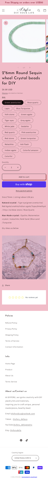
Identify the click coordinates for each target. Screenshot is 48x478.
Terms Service (11, 381)
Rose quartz (32, 102)
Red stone (9, 138)
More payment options (24, 191)
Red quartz (10, 132)
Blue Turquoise (23, 108)
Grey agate (25, 120)
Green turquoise (28, 138)
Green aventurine (13, 102)
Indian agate (10, 150)
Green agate (26, 114)
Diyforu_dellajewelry (22, 424)
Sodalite (25, 126)
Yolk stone (9, 114)
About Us (9, 375)
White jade (9, 126)
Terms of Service (12, 341)
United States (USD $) (23, 458)
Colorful (8, 156)
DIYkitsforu (18, 477)
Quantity (5, 162)
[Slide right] (30, 67)
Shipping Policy (12, 335)
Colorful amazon (30, 150)
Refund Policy (11, 323)
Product (8, 369)
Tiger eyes (9, 120)
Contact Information (14, 347)
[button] (3, 10)
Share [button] (7, 285)
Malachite (9, 144)
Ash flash (24, 144)
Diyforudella (15, 430)
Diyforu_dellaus (20, 419)
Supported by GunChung (29, 477)
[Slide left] (18, 67)
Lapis (7, 108)
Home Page (10, 363)
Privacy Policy (11, 329)
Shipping (5, 93)
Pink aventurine (29, 132)
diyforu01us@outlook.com (23, 413)
